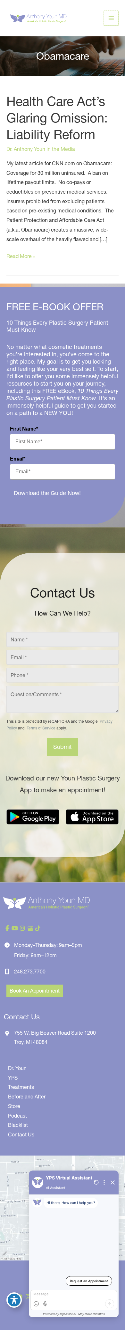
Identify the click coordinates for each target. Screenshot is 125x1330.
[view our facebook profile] (7, 928)
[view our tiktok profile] (38, 928)
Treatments (21, 1087)
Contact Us (21, 1134)
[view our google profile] (30, 928)
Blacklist (18, 1125)
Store (14, 1106)
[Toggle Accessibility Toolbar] (14, 1300)
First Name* (24, 429)
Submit (62, 746)
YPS (13, 1078)
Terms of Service (40, 727)
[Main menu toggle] (111, 18)
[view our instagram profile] (22, 928)
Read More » (20, 257)
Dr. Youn (17, 1068)
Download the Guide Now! (47, 493)
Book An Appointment (35, 990)
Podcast (17, 1115)
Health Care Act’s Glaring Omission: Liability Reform (57, 117)
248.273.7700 (30, 971)
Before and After (27, 1096)
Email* (17, 459)
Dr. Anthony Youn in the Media (40, 149)
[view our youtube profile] (15, 928)
